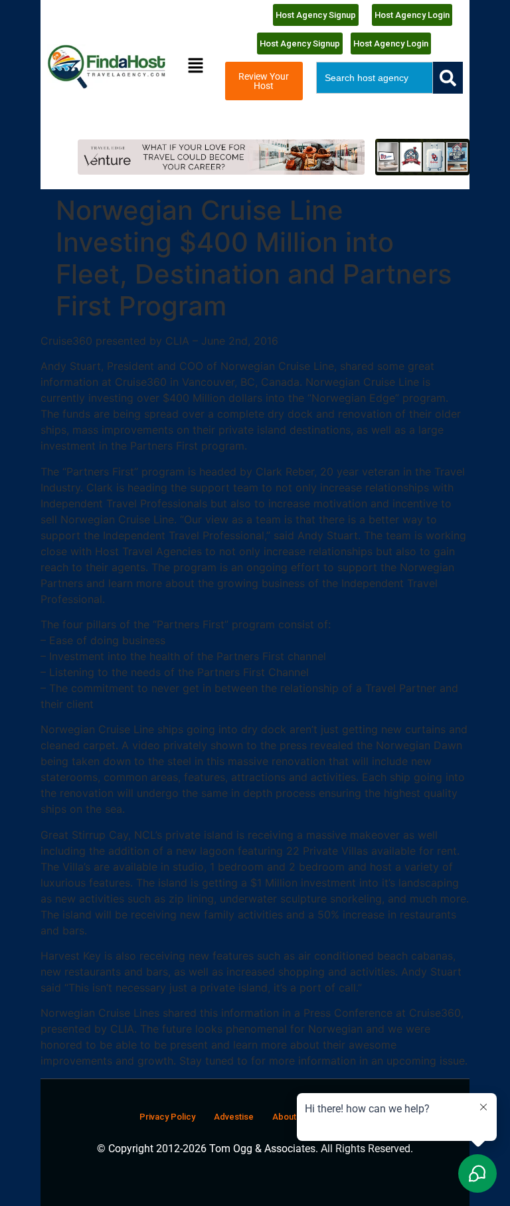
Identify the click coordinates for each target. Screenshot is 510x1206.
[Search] (448, 78)
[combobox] (374, 78)
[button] (196, 66)
